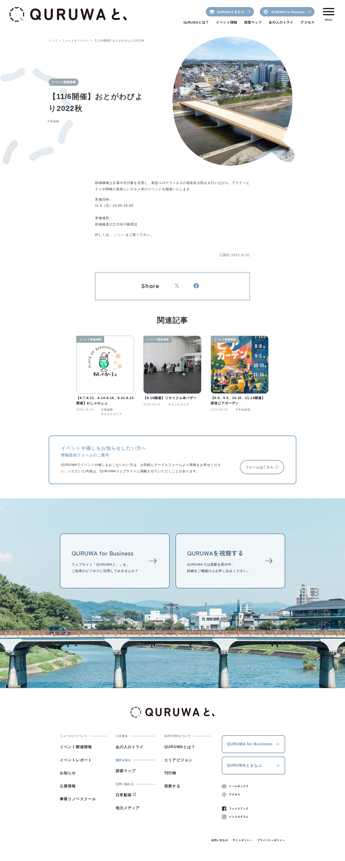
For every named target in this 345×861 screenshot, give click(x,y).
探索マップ (253, 22)
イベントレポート (76, 760)
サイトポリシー (242, 840)
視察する (172, 786)
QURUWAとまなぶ (244, 765)
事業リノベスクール (78, 799)
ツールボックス (239, 786)
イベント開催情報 (90, 339)
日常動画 (124, 795)
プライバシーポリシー (271, 840)
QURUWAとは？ (196, 22)
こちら (119, 234)
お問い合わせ (219, 840)
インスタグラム (239, 817)
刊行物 (170, 773)
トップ (53, 40)
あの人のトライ (281, 22)
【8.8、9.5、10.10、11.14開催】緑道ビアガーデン (238, 400)
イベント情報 (226, 22)
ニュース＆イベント (75, 40)
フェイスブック (239, 808)
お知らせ (68, 773)
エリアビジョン (178, 760)
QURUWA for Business (250, 744)
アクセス (307, 22)
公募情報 (68, 786)
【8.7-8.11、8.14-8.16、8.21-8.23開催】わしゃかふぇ (105, 400)
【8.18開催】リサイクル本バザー (170, 398)
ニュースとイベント (74, 736)
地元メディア (128, 808)
